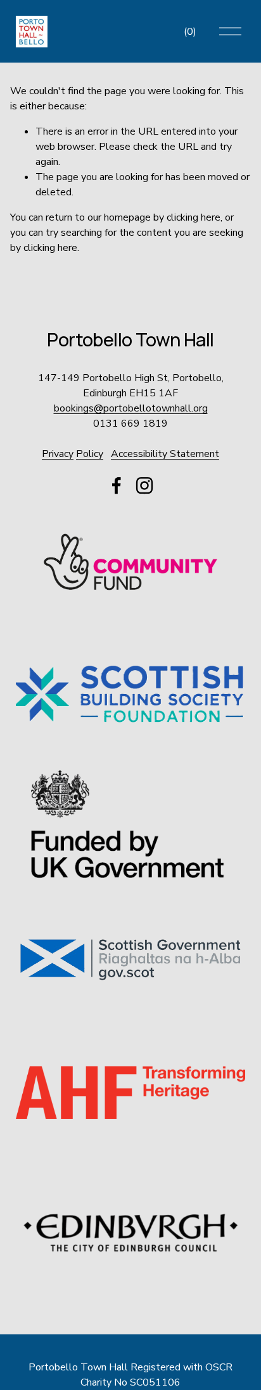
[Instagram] (144, 485)
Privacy (57, 454)
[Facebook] (116, 485)
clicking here (193, 217)
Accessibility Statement (165, 454)
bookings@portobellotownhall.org (131, 408)
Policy (89, 454)
